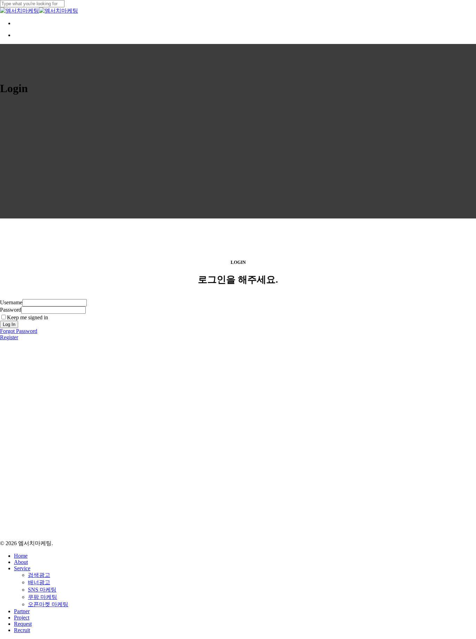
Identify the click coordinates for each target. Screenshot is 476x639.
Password (10, 310)
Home (21, 556)
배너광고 (39, 582)
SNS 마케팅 (42, 590)
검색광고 (39, 575)
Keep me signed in (27, 317)
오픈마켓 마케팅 (48, 604)
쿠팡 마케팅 (42, 597)
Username (11, 302)
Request (23, 624)
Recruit (22, 630)
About (21, 562)
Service (22, 568)
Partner (22, 611)
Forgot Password (18, 331)
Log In (9, 324)
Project (21, 618)
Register (9, 337)
